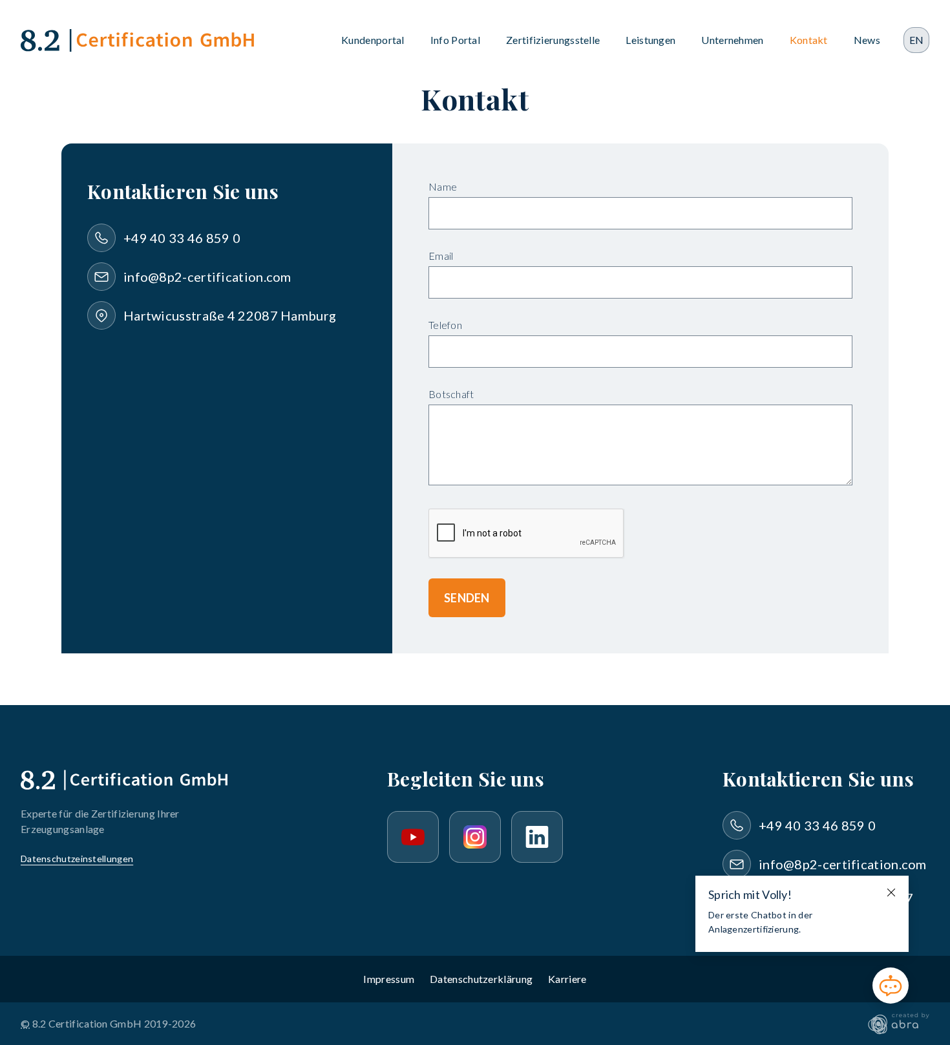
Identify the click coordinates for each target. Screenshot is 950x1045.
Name (442, 186)
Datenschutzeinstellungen (77, 858)
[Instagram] (475, 837)
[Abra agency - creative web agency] (898, 1024)
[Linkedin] (537, 837)
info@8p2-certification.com (207, 276)
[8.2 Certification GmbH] (137, 40)
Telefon (445, 325)
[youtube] (413, 837)
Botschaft (451, 394)
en (916, 40)
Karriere (567, 979)
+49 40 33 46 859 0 (181, 238)
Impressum (388, 979)
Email (441, 255)
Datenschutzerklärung (481, 979)
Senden (467, 598)
